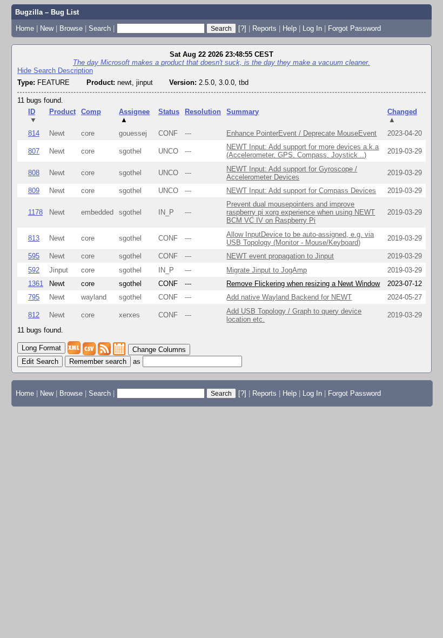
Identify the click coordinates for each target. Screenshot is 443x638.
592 (33, 270)
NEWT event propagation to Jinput (280, 256)
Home (25, 28)
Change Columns (159, 349)
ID (32, 116)
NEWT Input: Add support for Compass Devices (301, 191)
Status (168, 112)
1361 (35, 284)
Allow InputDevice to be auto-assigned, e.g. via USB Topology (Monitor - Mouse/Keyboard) (300, 238)
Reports (264, 28)
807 (33, 151)
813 (33, 238)
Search (100, 28)
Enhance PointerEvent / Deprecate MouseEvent (301, 133)
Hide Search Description (55, 71)
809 (33, 191)
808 (33, 173)
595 (33, 256)
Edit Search (40, 361)
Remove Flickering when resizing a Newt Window (303, 284)
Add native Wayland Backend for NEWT (289, 297)
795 (33, 297)
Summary (242, 112)
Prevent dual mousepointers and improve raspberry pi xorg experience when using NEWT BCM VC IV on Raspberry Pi (300, 212)
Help (290, 28)
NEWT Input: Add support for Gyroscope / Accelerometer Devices (291, 173)
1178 (35, 212)
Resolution (203, 112)
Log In (312, 28)
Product (62, 112)
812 (33, 315)
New (46, 28)
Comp (91, 112)
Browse (71, 28)
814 (33, 133)
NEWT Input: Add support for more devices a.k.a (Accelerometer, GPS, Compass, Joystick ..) (302, 151)
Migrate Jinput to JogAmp (266, 270)
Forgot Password (354, 28)
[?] (242, 28)
